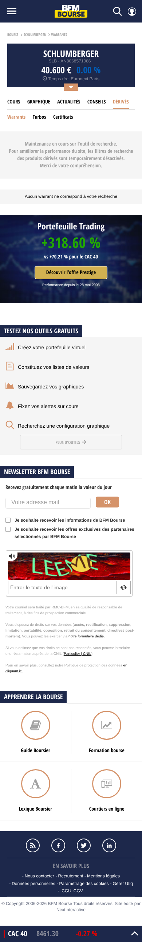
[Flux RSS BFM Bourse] (33, 845)
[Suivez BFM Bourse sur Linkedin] (109, 845)
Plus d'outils (68, 442)
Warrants (16, 117)
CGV (78, 890)
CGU (66, 890)
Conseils (96, 101)
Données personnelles (33, 883)
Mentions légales (103, 875)
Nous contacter (39, 875)
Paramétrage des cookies (84, 883)
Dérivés (121, 101)
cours (13, 101)
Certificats (63, 117)
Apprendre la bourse (33, 696)
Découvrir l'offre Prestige (71, 272)
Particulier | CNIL (77, 654)
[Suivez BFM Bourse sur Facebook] (58, 845)
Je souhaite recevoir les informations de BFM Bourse (70, 520)
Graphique (38, 101)
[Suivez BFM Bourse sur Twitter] (83, 845)
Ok (107, 502)
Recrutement (70, 875)
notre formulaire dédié (86, 637)
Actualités (68, 101)
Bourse (12, 34)
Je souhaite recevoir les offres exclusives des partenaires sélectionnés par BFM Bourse (74, 533)
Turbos (39, 117)
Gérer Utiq (123, 883)
